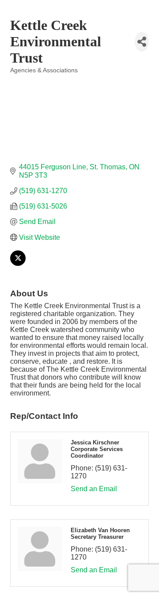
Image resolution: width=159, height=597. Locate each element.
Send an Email (94, 489)
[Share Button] (142, 42)
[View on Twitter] (18, 263)
